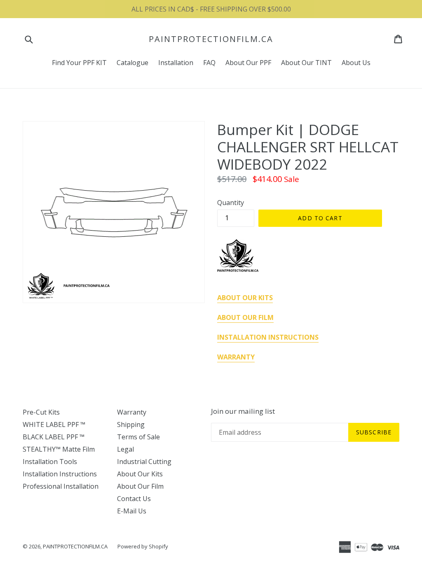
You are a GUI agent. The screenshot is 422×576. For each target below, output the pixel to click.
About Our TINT (306, 62)
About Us (356, 62)
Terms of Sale (138, 436)
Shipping (131, 424)
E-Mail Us (131, 510)
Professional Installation (60, 486)
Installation (175, 62)
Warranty (131, 412)
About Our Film (140, 486)
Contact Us (134, 498)
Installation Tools (50, 461)
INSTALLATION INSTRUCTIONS (268, 337)
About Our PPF (248, 62)
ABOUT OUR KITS (245, 297)
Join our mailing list (243, 411)
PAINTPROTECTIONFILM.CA (211, 39)
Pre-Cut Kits (41, 412)
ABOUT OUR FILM (245, 317)
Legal (125, 449)
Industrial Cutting (144, 461)
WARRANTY (236, 356)
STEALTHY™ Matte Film (59, 449)
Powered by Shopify (142, 546)
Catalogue (132, 62)
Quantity (230, 202)
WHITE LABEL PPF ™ (54, 424)
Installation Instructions (60, 473)
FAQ (209, 62)
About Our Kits (140, 473)
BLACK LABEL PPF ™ (53, 436)
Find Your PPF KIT (79, 62)
